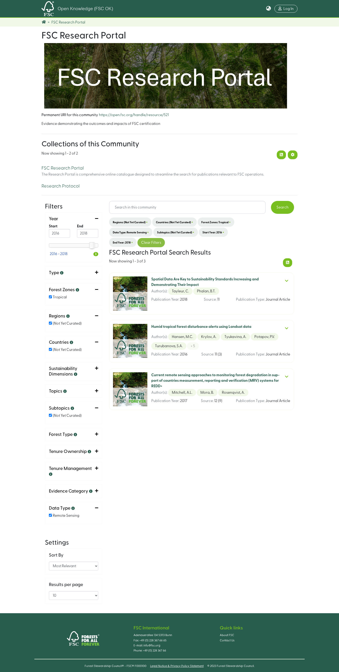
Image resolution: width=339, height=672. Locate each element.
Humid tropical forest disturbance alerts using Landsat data (201, 327)
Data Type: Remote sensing (131, 232)
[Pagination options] (292, 154)
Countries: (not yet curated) (174, 222)
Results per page (66, 584)
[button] (269, 9)
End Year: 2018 (123, 242)
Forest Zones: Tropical (216, 222)
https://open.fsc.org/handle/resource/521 (134, 115)
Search (282, 207)
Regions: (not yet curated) (130, 222)
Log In (288, 9)
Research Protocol (61, 186)
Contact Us (227, 640)
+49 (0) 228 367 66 (154, 650)
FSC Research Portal (63, 168)
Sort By (56, 555)
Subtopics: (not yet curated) (175, 232)
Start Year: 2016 (213, 232)
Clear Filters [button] (151, 242)
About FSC (227, 635)
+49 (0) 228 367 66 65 (153, 640)
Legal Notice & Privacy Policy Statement (177, 666)
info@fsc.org (151, 645)
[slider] (91, 245)
